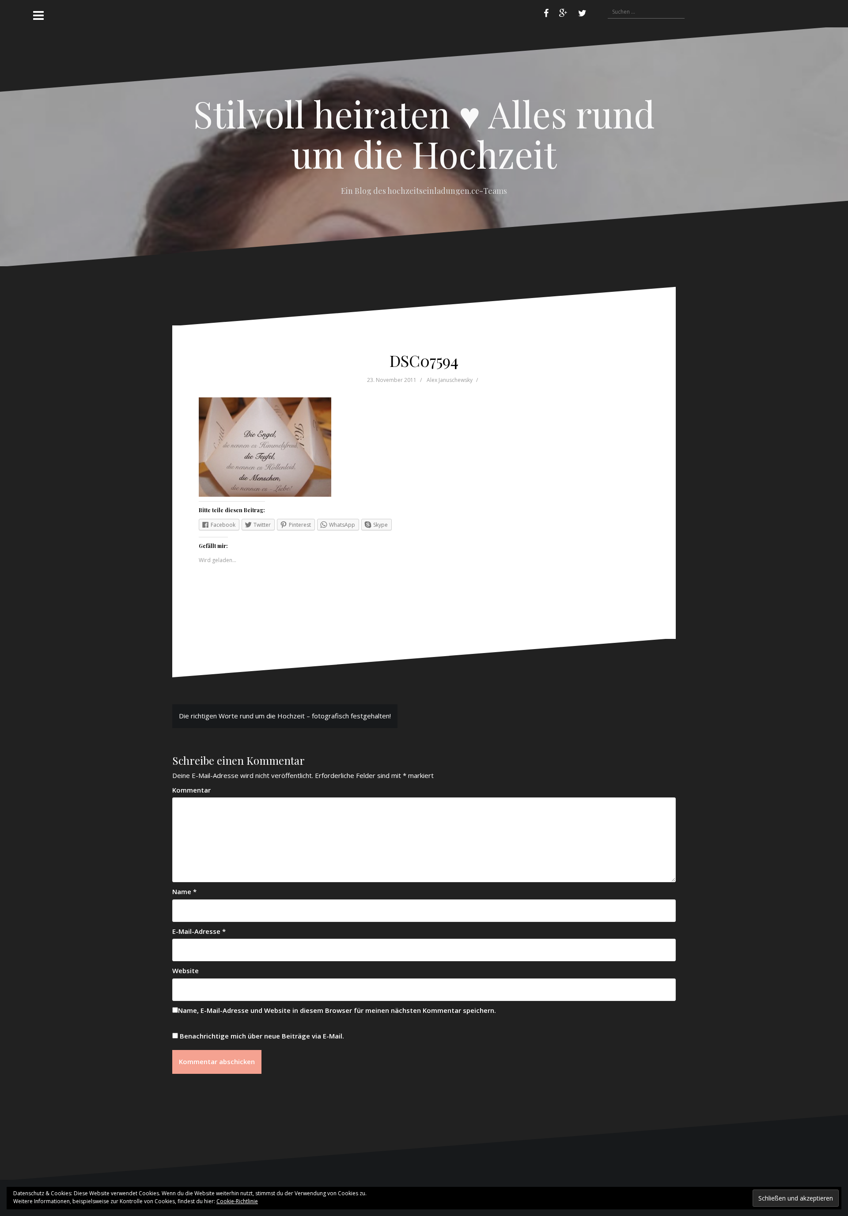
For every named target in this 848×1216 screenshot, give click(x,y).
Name (184, 891)
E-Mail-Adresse (199, 931)
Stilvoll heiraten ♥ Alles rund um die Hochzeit (424, 133)
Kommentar (191, 789)
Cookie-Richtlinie (237, 1201)
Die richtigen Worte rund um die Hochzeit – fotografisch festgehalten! (285, 715)
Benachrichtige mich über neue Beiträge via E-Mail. (262, 1035)
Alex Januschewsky (450, 380)
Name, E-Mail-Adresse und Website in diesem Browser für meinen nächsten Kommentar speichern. (337, 1010)
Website (185, 970)
